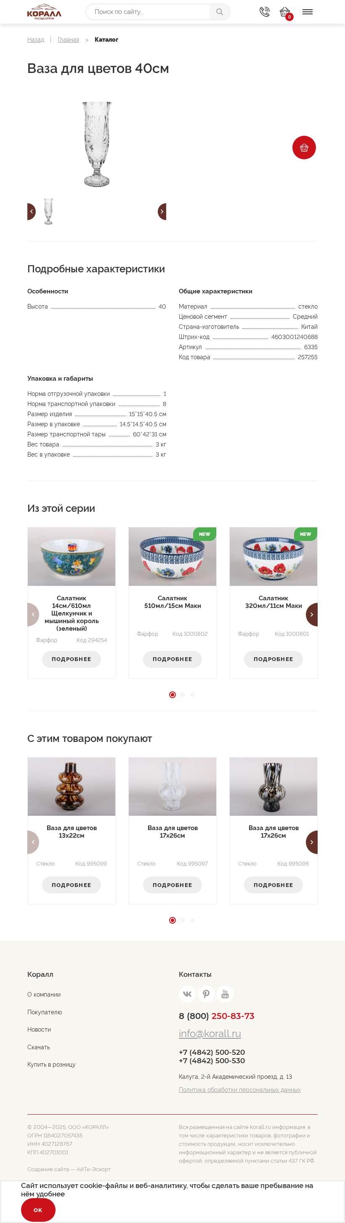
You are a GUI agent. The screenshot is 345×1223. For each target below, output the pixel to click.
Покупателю (44, 1012)
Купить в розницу (51, 1064)
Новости (39, 1029)
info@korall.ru (210, 1033)
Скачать (38, 1047)
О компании (44, 994)
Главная (68, 39)
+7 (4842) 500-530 (212, 1060)
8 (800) (217, 1016)
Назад (35, 39)
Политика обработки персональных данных (240, 1089)
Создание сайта (48, 1169)
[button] (31, 211)
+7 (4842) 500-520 (212, 1052)
